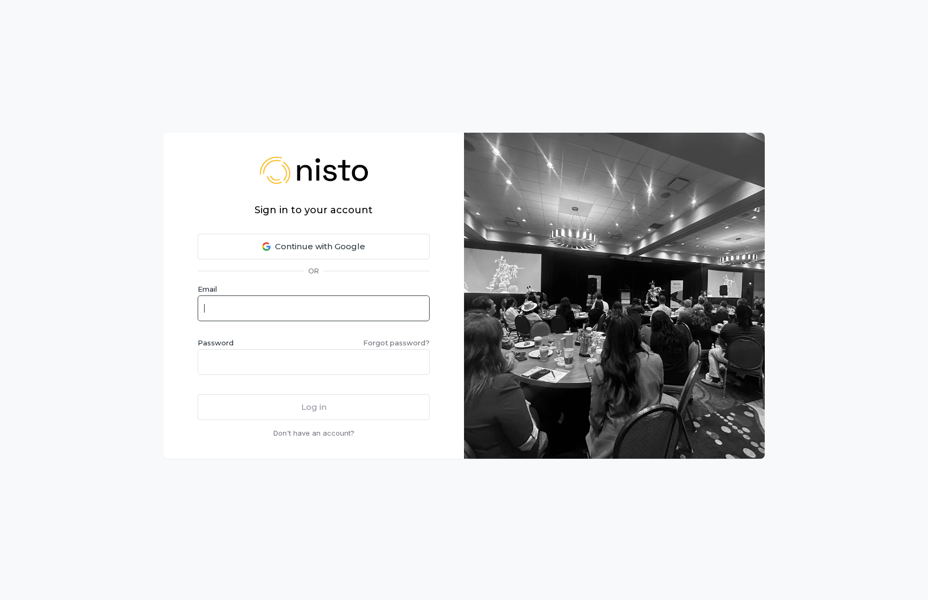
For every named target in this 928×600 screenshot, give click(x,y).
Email (207, 289)
